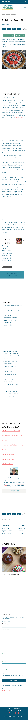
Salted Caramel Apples (11, 574)
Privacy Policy (10, 710)
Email (4, 661)
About (10, 708)
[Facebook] (3, 1)
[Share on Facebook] (4, 29)
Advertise (17, 708)
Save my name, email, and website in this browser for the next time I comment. (14, 674)
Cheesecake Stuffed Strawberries (12, 445)
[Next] (24, 564)
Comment (5, 629)
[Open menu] (25, 7)
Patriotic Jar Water (7, 464)
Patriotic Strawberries (8, 454)
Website (5, 669)
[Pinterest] (9, 1)
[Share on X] (14, 29)
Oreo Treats (5, 440)
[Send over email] (19, 29)
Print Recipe (21, 35)
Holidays (4, 16)
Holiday (8, 14)
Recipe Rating (6, 621)
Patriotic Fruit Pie (7, 519)
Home (3, 14)
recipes (18, 484)
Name (4, 654)
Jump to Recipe (9, 35)
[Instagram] (6, 1)
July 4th (13, 14)
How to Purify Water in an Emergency (22, 529)
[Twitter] (14, 491)
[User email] (18, 491)
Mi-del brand (19, 117)
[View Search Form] (25, 2)
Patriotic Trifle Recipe (8, 459)
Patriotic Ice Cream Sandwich (11, 431)
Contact (19, 710)
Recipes (15, 16)
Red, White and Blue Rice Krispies (12, 435)
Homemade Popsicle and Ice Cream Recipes (7, 529)
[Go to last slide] (3, 564)
